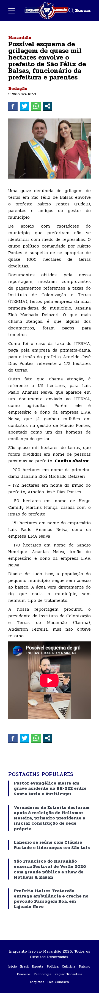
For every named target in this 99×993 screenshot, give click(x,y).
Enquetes (37, 981)
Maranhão (19, 37)
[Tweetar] (24, 106)
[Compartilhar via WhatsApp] (36, 106)
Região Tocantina (68, 974)
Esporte (37, 966)
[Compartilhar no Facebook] (13, 106)
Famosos (24, 974)
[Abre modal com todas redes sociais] (47, 106)
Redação (18, 88)
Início (13, 966)
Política (53, 966)
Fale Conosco (58, 981)
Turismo (84, 966)
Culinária (68, 966)
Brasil (24, 966)
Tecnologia (42, 974)
